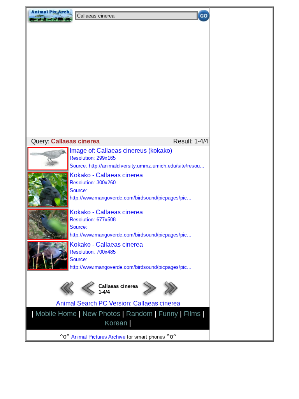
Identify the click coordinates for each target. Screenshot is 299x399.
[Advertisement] (117, 77)
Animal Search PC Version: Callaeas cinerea (118, 303)
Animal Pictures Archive (98, 337)
